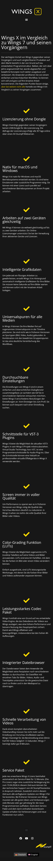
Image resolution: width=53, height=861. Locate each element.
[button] (27, 20)
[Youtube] (26, 838)
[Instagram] (32, 838)
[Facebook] (20, 838)
